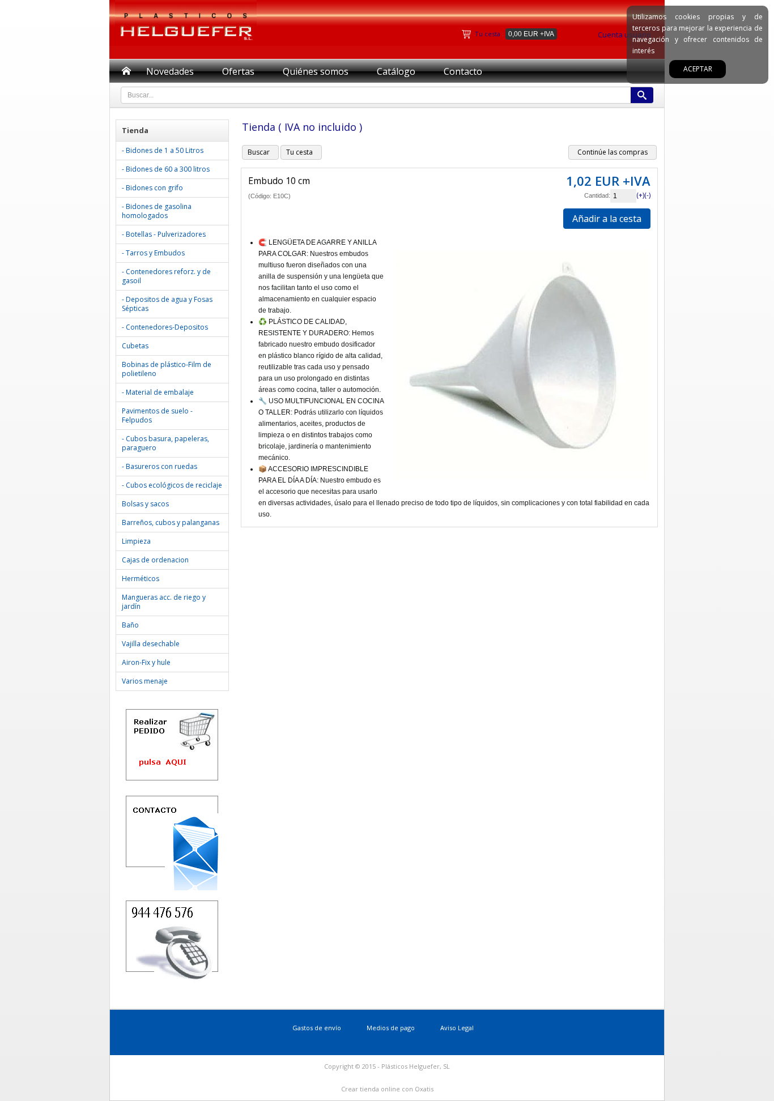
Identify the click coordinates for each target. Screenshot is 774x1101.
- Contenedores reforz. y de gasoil (166, 276)
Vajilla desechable (151, 643)
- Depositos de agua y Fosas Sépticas (167, 304)
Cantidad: (597, 195)
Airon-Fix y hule (146, 662)
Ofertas (238, 71)
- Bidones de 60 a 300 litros (166, 169)
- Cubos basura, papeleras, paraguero (165, 443)
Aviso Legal (457, 1027)
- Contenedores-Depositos (165, 327)
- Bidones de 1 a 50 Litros (162, 150)
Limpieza (136, 541)
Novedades (170, 71)
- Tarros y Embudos (153, 253)
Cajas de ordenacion (155, 560)
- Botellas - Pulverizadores (164, 234)
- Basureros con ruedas (159, 466)
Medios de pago (391, 1027)
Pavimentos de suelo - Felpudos (157, 415)
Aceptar (697, 69)
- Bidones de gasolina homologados (157, 211)
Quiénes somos (315, 71)
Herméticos (140, 578)
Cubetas (135, 346)
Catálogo (396, 71)
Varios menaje (145, 681)
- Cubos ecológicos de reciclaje (172, 485)
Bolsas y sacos (145, 504)
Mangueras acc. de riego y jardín (164, 601)
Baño (130, 625)
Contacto (463, 71)
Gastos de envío (316, 1027)
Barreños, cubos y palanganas (170, 522)
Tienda (135, 130)
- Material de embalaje (158, 392)
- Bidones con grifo (152, 188)
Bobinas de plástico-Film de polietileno (166, 369)
